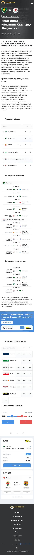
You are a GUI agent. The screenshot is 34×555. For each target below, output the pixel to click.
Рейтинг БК (17, 524)
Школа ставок (17, 528)
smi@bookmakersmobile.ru (25, 544)
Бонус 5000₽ (7, 322)
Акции (17, 532)
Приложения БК (17, 516)
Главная (17, 512)
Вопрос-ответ (17, 536)
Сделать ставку (17, 465)
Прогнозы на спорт (17, 520)
